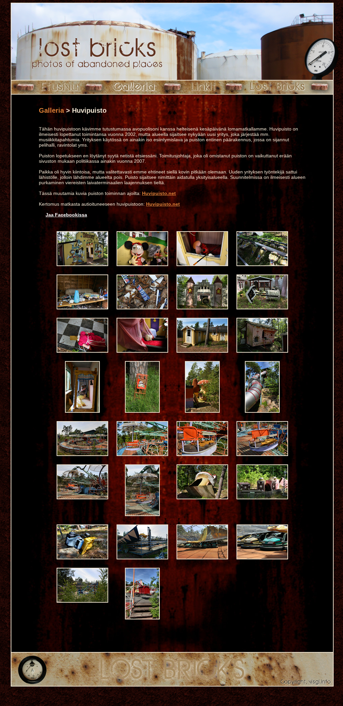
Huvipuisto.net (159, 193)
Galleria (51, 110)
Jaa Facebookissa (66, 214)
